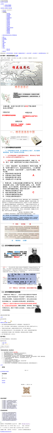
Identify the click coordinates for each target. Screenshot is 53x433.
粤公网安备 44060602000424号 (5, 431)
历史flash (8, 25)
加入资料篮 (2, 371)
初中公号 (8, 50)
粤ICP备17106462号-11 (26, 423)
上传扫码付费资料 (8, 6)
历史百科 (8, 23)
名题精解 (8, 28)
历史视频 (8, 24)
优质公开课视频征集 (13, 35)
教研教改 (8, 18)
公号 (17, 55)
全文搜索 (4, 11)
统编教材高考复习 (21, 53)
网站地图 (10, 8)
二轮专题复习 (34, 53)
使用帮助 (6, 8)
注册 (5, 342)
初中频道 (8, 16)
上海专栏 (8, 32)
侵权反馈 (7, 35)
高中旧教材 (9, 14)
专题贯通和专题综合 (42, 53)
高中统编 (8, 13)
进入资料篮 (7, 371)
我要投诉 (2, 322)
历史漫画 (8, 33)
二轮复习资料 (28, 53)
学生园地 (8, 22)
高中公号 (8, 49)
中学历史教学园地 (9, 53)
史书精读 (8, 26)
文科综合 (8, 21)
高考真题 (8, 15)
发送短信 (3, 380)
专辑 (3, 46)
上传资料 (2, 3)
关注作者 (3, 382)
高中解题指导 (9, 17)
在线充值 (2, 8)
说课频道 (8, 29)
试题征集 (4, 35)
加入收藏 (5, 322)
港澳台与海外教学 (10, 27)
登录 (3, 342)
